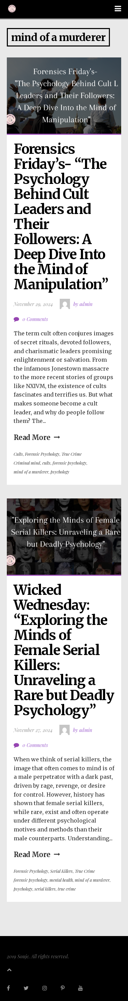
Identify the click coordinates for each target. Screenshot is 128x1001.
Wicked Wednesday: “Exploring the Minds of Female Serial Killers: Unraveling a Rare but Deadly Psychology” (65, 650)
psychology (60, 472)
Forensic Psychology (42, 454)
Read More (32, 437)
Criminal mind (27, 463)
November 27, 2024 (33, 730)
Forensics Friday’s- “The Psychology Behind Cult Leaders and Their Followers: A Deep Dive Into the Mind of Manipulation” (61, 217)
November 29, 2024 (33, 304)
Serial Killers (61, 871)
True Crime (71, 454)
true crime (67, 889)
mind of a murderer (31, 472)
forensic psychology (69, 463)
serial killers (45, 889)
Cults (18, 454)
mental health (61, 880)
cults (46, 463)
